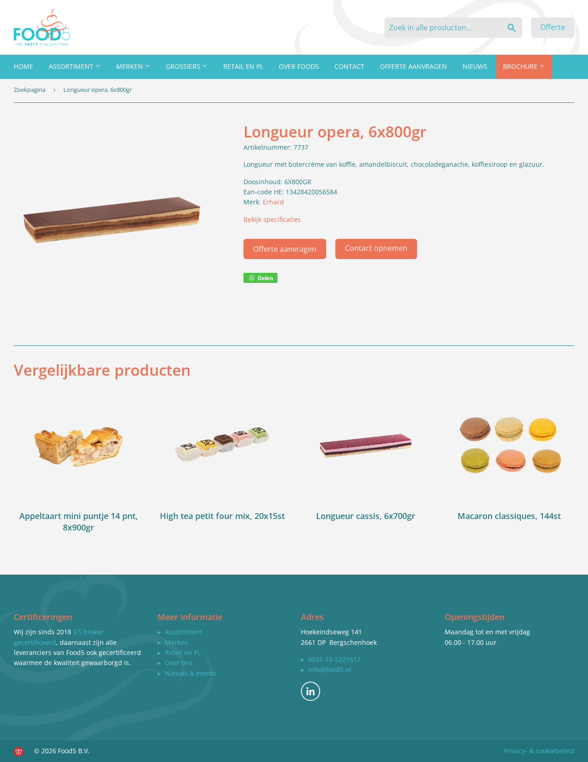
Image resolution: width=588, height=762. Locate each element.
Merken (130, 66)
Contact (349, 66)
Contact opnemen (376, 248)
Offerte (552, 27)
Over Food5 (299, 66)
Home (23, 66)
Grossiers (184, 66)
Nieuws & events (190, 673)
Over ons (178, 662)
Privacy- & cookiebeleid (538, 750)
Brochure (521, 66)
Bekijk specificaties (272, 219)
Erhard (273, 202)
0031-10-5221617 (334, 659)
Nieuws (475, 66)
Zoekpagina (29, 89)
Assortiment (72, 66)
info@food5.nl (329, 669)
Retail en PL (243, 66)
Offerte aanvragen (413, 66)
